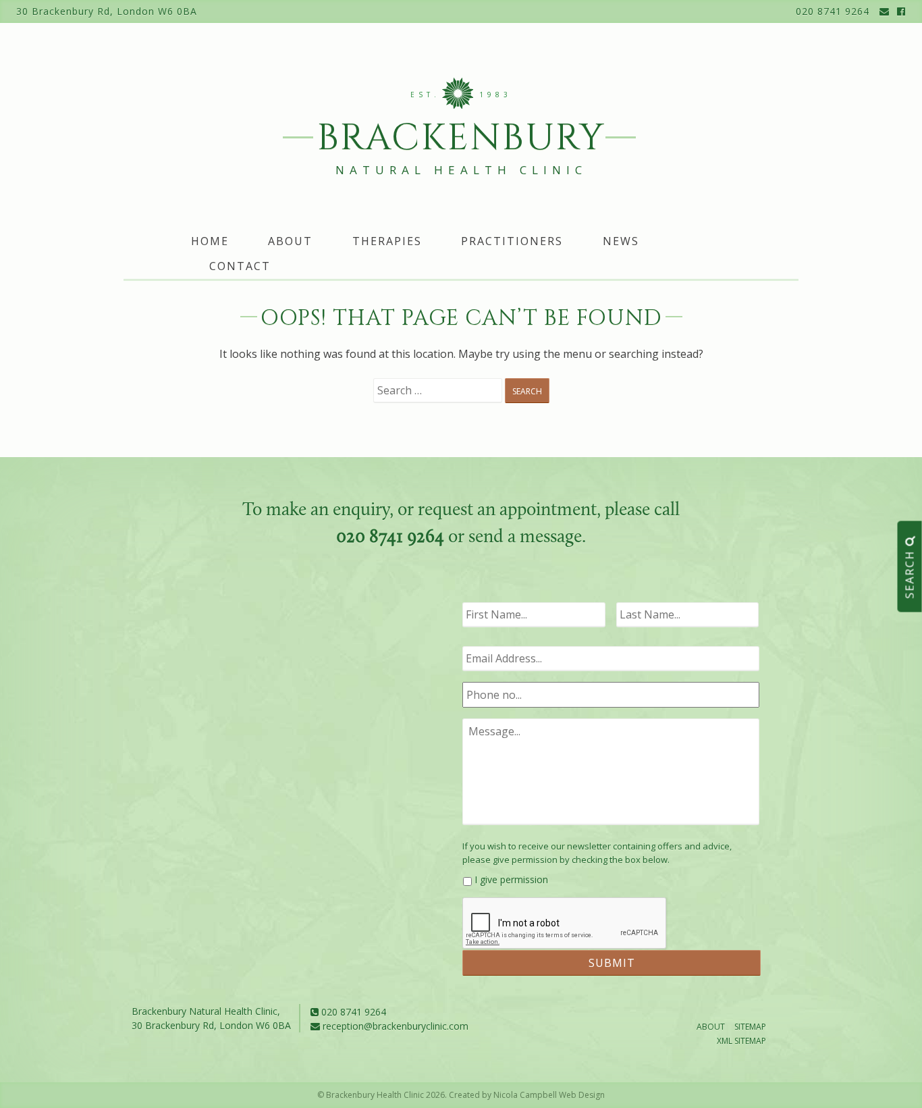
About (290, 241)
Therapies (387, 241)
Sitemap (750, 1026)
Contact (240, 266)
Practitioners (512, 241)
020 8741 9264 (832, 11)
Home (210, 241)
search (909, 572)
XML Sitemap (741, 1041)
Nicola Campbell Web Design (549, 1095)
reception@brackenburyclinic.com (394, 1026)
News (621, 241)
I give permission (511, 879)
